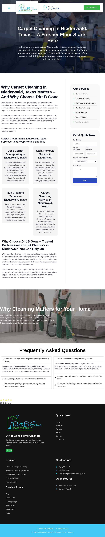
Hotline (50, 6)
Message (76, 165)
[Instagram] (10, 450)
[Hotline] (45, 7)
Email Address (76, 149)
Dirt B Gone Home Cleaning (23, 435)
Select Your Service (80, 158)
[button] (9, 8)
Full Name (77, 140)
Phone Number (89, 149)
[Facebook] (7, 450)
